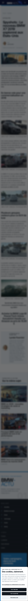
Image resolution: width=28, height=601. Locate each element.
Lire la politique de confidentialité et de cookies (13, 584)
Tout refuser (14, 589)
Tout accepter (14, 593)
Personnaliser (14, 597)
